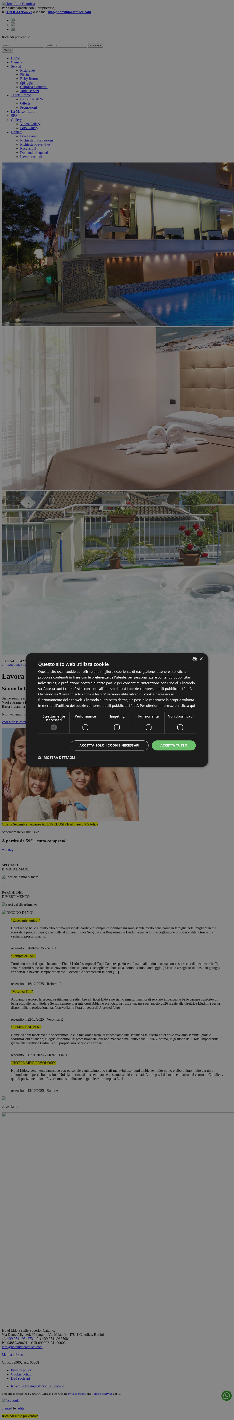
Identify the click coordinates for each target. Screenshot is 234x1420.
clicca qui (188, 705)
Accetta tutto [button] (173, 745)
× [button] (201, 659)
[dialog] (117, 710)
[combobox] (194, 659)
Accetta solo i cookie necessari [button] (109, 745)
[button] (56, 757)
